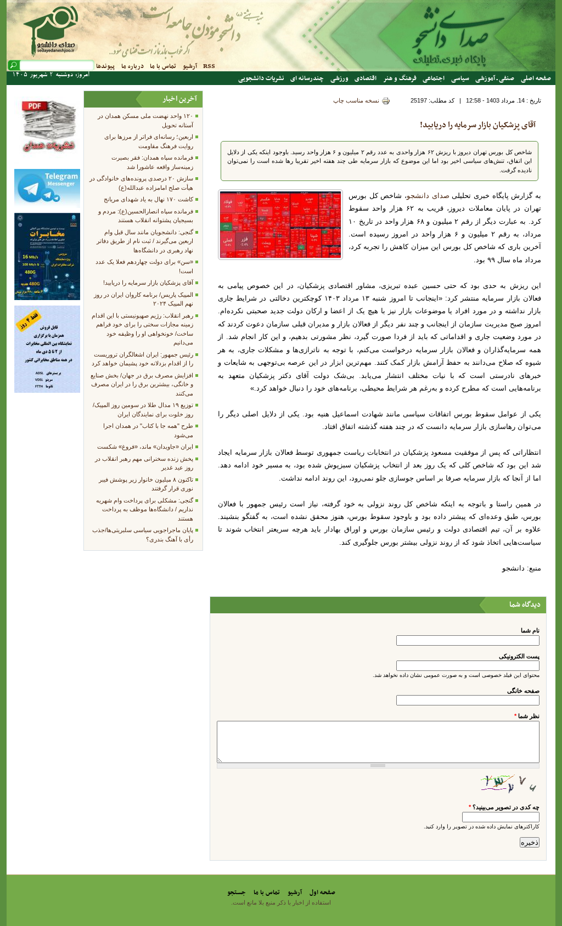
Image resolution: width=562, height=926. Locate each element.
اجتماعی (434, 78)
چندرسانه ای (307, 78)
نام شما (530, 630)
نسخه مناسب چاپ (356, 100)
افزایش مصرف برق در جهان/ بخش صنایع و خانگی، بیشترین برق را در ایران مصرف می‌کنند (142, 384)
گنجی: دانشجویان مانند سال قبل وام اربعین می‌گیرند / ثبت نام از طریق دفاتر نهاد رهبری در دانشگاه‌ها (145, 241)
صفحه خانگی (523, 690)
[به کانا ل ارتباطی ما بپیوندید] (47, 205)
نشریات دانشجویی (261, 78)
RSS (209, 66)
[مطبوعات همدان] (47, 161)
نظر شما (526, 716)
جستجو (236, 892)
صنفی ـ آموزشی (494, 78)
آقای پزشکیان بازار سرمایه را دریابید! (478, 125)
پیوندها (105, 66)
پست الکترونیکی (519, 656)
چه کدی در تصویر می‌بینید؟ (504, 807)
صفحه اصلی (536, 78)
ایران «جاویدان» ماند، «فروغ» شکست (145, 446)
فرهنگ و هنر (400, 78)
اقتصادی (365, 78)
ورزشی (339, 78)
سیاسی (460, 78)
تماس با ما (163, 66)
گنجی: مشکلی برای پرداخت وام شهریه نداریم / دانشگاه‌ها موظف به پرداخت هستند (144, 509)
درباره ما (132, 66)
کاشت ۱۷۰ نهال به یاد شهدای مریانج (148, 199)
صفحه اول (322, 892)
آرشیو (190, 66)
